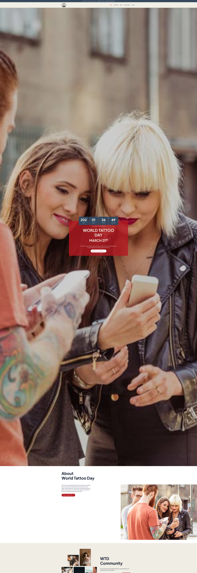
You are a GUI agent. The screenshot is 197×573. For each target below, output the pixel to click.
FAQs (121, 4)
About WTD (116, 4)
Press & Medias (127, 4)
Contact (133, 4)
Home (111, 4)
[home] (64, 5)
